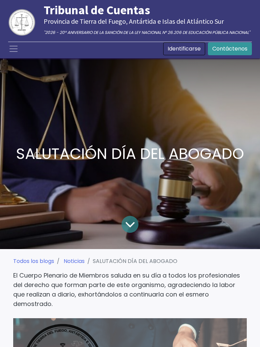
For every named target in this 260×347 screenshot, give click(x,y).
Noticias (74, 261)
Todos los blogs (33, 261)
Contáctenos (229, 49)
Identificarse (184, 49)
